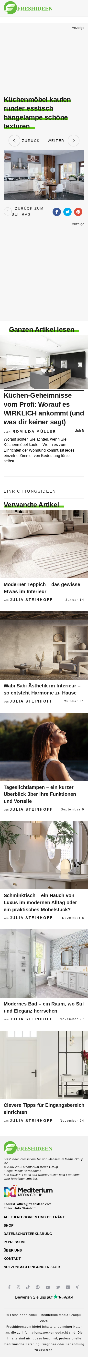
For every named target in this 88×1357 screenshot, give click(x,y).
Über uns (13, 1250)
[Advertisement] (44, 60)
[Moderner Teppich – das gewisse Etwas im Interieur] (44, 544)
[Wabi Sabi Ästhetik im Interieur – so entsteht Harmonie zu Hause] (44, 645)
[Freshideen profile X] (58, 1287)
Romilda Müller (34, 431)
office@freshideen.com (34, 1204)
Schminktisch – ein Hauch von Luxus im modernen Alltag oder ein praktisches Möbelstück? (40, 902)
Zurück (30, 141)
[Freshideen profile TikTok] (28, 1287)
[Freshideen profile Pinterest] (38, 1287)
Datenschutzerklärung (28, 1234)
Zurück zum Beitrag (28, 211)
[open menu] (79, 8)
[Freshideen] (28, 8)
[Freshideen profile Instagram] (19, 1287)
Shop (8, 1225)
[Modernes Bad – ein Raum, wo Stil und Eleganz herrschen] (44, 963)
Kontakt (12, 1259)
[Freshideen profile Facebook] (10, 1287)
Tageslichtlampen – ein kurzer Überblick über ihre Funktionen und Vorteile (40, 794)
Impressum (14, 1242)
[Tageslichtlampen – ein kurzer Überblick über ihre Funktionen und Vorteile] (44, 747)
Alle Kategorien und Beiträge (34, 1217)
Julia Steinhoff (31, 600)
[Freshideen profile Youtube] (48, 1287)
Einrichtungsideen (30, 491)
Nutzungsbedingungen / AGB (32, 1267)
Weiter (58, 141)
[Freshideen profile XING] (78, 1287)
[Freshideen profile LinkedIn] (68, 1287)
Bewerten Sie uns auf (34, 1297)
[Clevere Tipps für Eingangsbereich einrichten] (44, 1065)
